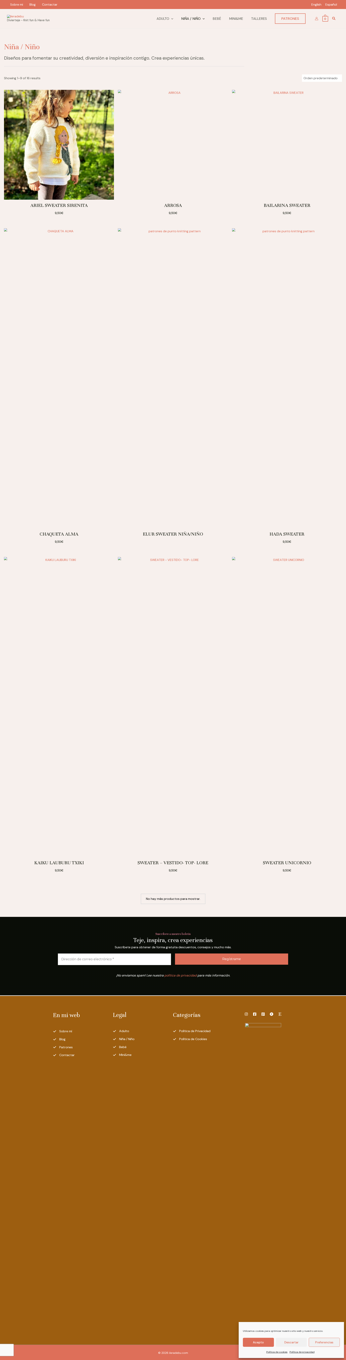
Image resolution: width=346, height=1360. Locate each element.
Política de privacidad (302, 1352)
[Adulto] (121, 1031)
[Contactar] (64, 1055)
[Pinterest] (263, 1014)
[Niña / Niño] (124, 1039)
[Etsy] (280, 1014)
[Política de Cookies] (190, 1039)
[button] (171, 18)
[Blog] (59, 1039)
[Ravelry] (271, 1014)
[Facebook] (254, 1014)
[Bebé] (120, 1047)
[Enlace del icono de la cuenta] (316, 18)
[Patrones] (63, 1047)
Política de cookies (277, 1352)
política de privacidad (180, 975)
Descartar (291, 1342)
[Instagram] (246, 1014)
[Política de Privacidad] (191, 1031)
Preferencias (324, 1342)
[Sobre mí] (62, 1031)
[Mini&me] (122, 1055)
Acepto (258, 1342)
